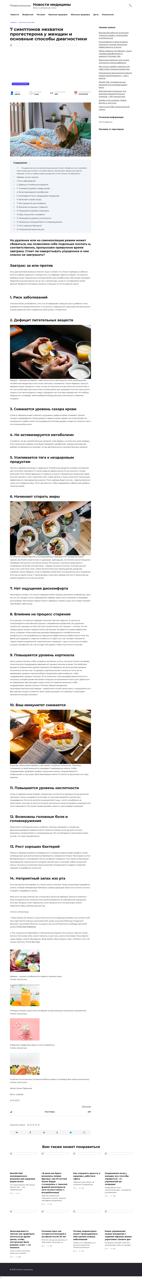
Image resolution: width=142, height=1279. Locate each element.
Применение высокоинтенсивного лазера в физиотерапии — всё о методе (115, 75)
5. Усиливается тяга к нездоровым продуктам (38, 196)
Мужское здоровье (58, 15)
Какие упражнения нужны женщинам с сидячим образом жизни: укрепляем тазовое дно (118, 1235)
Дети (96, 15)
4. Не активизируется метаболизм (32, 192)
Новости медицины (52, 4)
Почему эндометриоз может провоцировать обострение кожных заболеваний (85, 1235)
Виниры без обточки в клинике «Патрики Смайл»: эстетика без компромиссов (114, 35)
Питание (41, 15)
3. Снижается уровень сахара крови (33, 188)
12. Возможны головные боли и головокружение (39, 222)
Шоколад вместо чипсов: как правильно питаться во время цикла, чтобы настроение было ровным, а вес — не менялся (22, 1239)
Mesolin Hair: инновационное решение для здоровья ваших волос (113, 84)
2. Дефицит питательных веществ (32, 185)
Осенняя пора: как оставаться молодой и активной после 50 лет (54, 1234)
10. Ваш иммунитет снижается (31, 215)
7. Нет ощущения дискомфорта (31, 203)
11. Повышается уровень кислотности (34, 218)
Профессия (27, 15)
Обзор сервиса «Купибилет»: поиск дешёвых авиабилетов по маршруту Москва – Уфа (115, 53)
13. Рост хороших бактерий (29, 226)
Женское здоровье (80, 15)
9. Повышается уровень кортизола (33, 211)
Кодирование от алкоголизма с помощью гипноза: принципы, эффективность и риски (113, 44)
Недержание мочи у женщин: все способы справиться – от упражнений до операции (117, 1178)
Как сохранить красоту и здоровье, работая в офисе (86, 1176)
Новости (15, 15)
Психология (108, 15)
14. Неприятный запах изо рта (30, 229)
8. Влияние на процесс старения (32, 207)
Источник (86, 1107)
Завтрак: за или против (27, 177)
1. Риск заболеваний (26, 181)
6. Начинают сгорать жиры (29, 199)
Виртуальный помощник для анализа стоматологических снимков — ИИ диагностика (112, 94)
